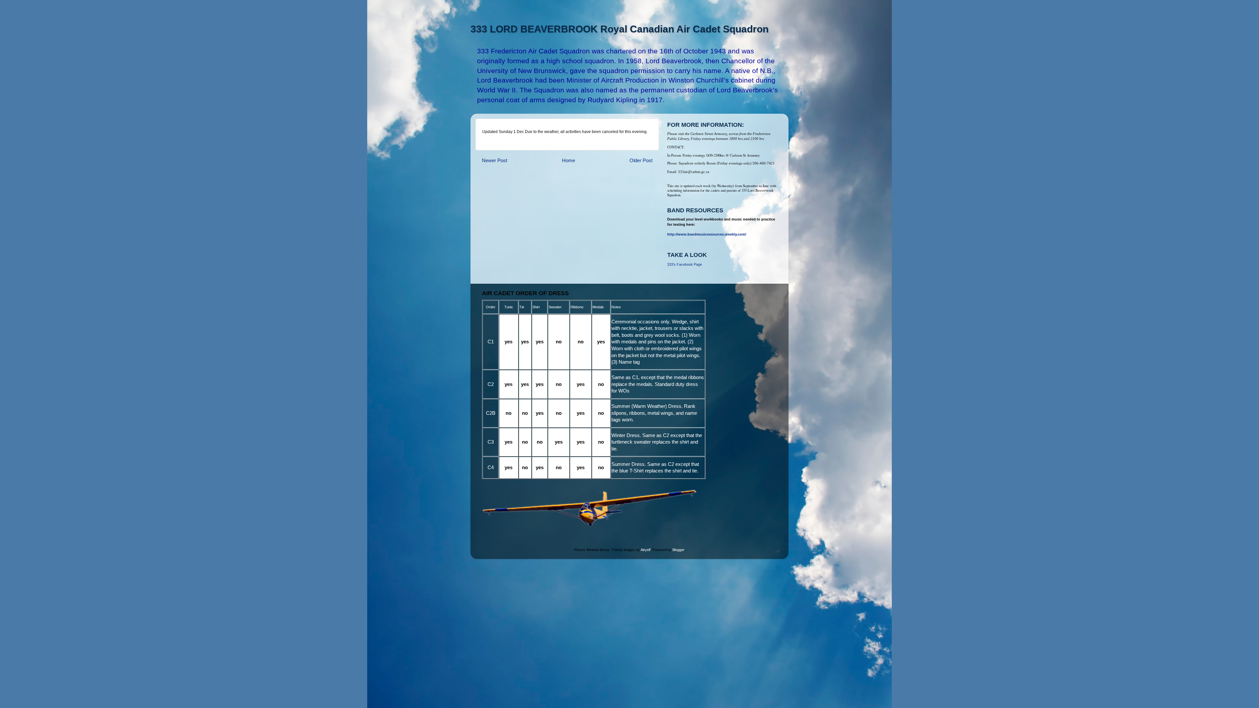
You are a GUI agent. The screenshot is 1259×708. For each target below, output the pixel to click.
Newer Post (494, 160)
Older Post (641, 160)
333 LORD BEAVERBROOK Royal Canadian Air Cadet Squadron (619, 29)
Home (568, 160)
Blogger (678, 550)
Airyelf (645, 550)
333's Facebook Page (684, 264)
